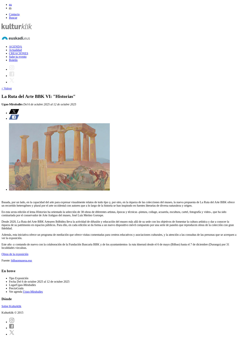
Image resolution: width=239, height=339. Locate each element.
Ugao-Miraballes (33, 291)
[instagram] (12, 321)
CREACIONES (18, 53)
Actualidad (15, 50)
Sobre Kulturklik (11, 306)
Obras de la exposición (14, 254)
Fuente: (6, 260)
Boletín (13, 60)
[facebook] (11, 327)
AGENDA (15, 46)
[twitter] (12, 334)
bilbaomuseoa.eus (21, 260)
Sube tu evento (18, 56)
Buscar (13, 17)
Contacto (14, 14)
